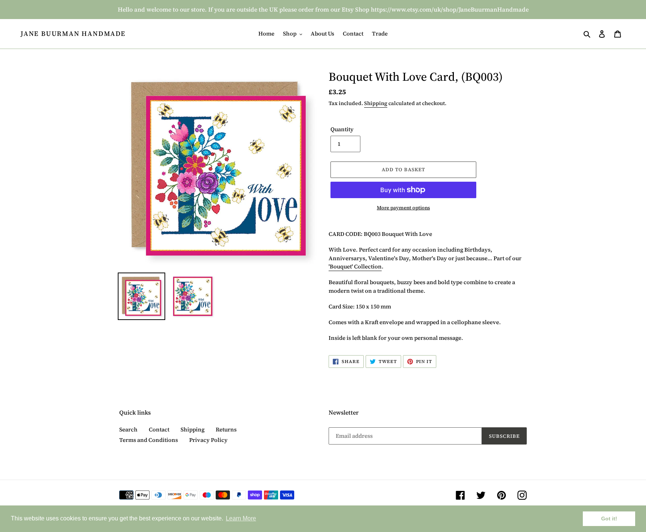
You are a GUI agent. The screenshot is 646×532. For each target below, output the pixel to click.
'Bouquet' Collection (355, 266)
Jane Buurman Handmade (73, 34)
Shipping (375, 103)
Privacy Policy (208, 440)
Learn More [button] (241, 518)
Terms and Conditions (148, 440)
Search (128, 429)
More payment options (403, 208)
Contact (159, 429)
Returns (226, 429)
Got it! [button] (609, 519)
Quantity (342, 129)
